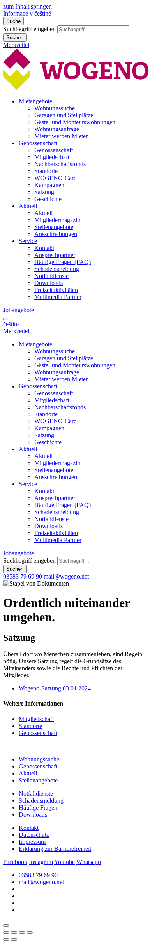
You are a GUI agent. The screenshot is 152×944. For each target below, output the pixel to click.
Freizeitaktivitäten (56, 290)
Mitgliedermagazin (57, 220)
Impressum (32, 841)
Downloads (48, 283)
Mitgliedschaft (51, 157)
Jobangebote (18, 310)
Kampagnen (49, 185)
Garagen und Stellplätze (63, 115)
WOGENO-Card (55, 178)
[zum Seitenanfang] (6, 925)
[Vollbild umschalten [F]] (22, 932)
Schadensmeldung (56, 269)
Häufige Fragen (38, 807)
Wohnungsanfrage (56, 129)
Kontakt (44, 248)
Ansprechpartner (54, 255)
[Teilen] (14, 932)
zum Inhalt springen (27, 6)
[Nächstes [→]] (14, 939)
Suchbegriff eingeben (29, 29)
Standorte (46, 171)
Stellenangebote (53, 227)
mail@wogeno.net (66, 576)
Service (28, 241)
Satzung (44, 192)
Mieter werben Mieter (61, 136)
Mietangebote (35, 101)
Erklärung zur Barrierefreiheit (55, 848)
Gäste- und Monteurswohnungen (74, 122)
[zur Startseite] (76, 88)
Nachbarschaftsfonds (60, 164)
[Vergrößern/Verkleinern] (30, 932)
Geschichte (48, 199)
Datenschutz (34, 834)
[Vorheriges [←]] (6, 939)
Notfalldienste (51, 276)
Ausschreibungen (55, 234)
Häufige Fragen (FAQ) (62, 262)
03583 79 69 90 (22, 576)
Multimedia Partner (57, 297)
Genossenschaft (38, 143)
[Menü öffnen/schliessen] (6, 319)
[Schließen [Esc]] (6, 932)
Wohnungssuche (54, 108)
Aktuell (28, 206)
